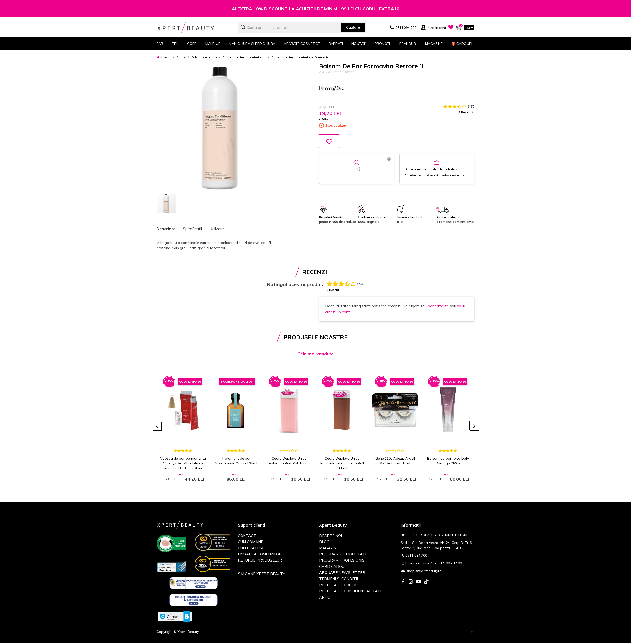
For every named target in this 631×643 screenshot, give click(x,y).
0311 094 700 (416, 555)
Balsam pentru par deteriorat (244, 57)
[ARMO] (171, 566)
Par (178, 57)
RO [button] (468, 28)
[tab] (170, 229)
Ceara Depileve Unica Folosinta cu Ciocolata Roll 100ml (342, 463)
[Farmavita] (331, 89)
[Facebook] (402, 582)
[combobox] (302, 27)
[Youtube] (418, 582)
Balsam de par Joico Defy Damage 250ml (448, 460)
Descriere (166, 228)
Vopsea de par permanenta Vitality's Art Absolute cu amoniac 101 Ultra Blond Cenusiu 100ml (183, 463)
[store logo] (193, 27)
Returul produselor (260, 560)
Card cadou (331, 566)
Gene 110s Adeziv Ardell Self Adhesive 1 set (395, 460)
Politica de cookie (338, 585)
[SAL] (193, 584)
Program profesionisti (343, 560)
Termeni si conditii (338, 578)
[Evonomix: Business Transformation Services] (472, 631)
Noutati (358, 43)
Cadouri (461, 43)
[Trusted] (171, 544)
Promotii (383, 43)
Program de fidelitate (343, 554)
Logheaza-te (437, 306)
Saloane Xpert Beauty (261, 574)
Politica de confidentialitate (350, 591)
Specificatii (192, 228)
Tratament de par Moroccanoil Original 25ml (236, 460)
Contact (247, 535)
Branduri (408, 43)
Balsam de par (202, 57)
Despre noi (330, 535)
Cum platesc (251, 548)
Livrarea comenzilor (259, 554)
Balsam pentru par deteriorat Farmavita (300, 57)
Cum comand (251, 541)
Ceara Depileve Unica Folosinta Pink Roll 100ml (289, 460)
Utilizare (216, 228)
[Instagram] (410, 582)
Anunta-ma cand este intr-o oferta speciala (436, 169)
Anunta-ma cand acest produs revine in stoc (436, 175)
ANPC (324, 597)
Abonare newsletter (342, 572)
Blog (324, 541)
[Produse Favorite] (450, 27)
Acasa (165, 57)
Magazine (434, 43)
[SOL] (193, 601)
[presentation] (157, 426)
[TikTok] (426, 582)
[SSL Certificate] (175, 616)
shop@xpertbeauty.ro (424, 571)
